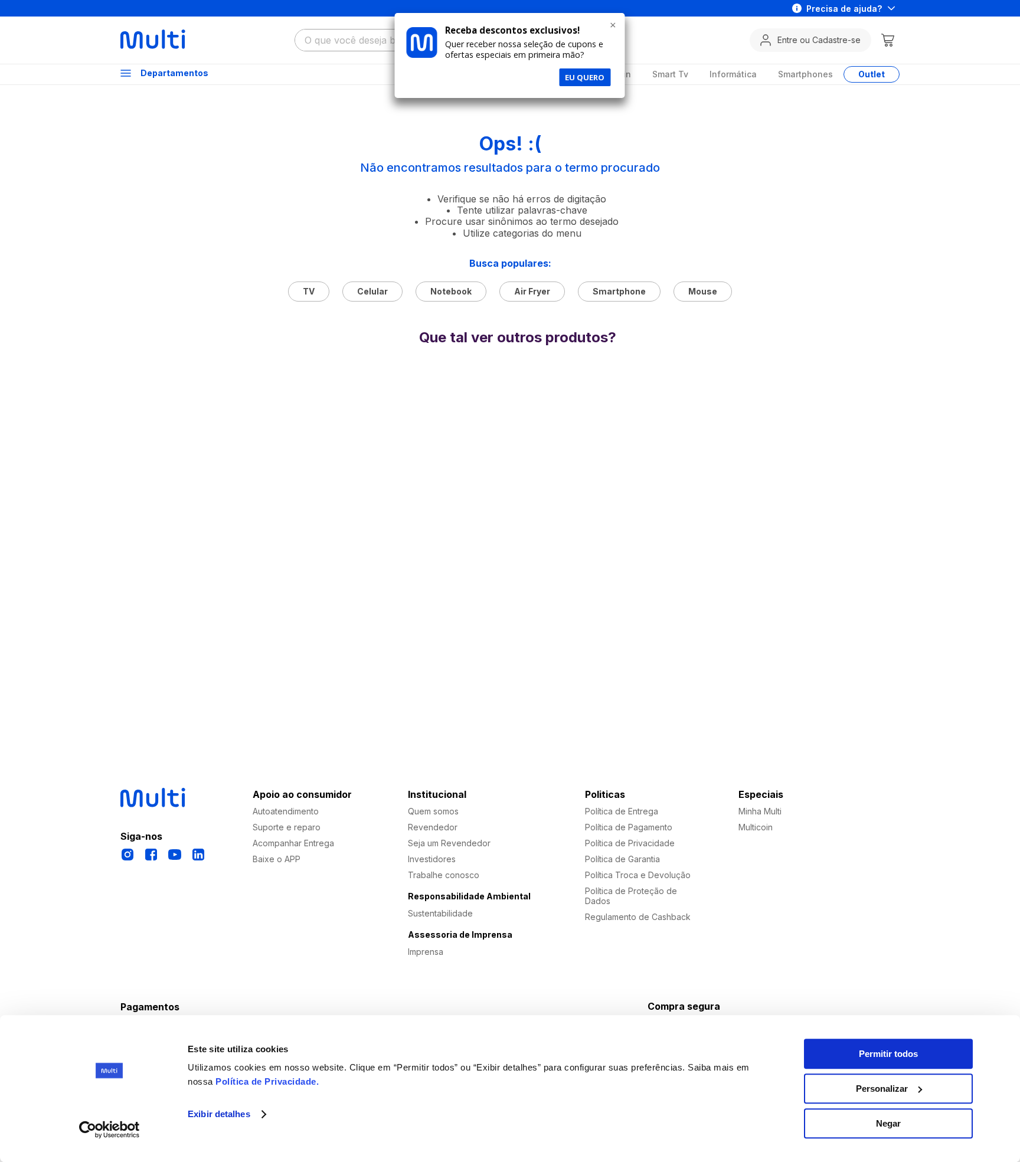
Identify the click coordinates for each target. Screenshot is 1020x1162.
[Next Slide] (842, 439)
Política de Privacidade (265, 1081)
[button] (502, 518)
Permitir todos (888, 1054)
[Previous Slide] (183, 439)
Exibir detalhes (219, 1114)
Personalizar (882, 1089)
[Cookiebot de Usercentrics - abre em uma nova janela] (109, 1129)
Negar (888, 1123)
